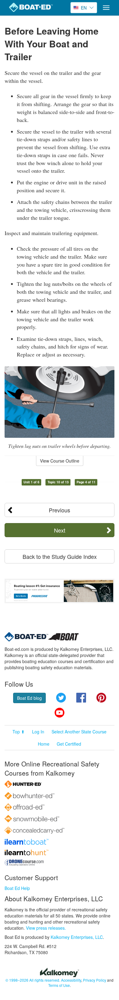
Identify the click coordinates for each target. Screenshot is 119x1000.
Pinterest (101, 698)
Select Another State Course (79, 732)
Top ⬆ (19, 732)
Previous (59, 510)
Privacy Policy (94, 980)
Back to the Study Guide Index (60, 556)
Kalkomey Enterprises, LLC (77, 937)
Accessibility (71, 980)
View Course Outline (59, 461)
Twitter (61, 698)
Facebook (81, 698)
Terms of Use (59, 985)
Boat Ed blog (29, 698)
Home (43, 744)
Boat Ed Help (17, 888)
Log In (38, 732)
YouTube (59, 713)
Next (59, 530)
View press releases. (46, 928)
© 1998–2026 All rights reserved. (32, 980)
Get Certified (69, 744)
